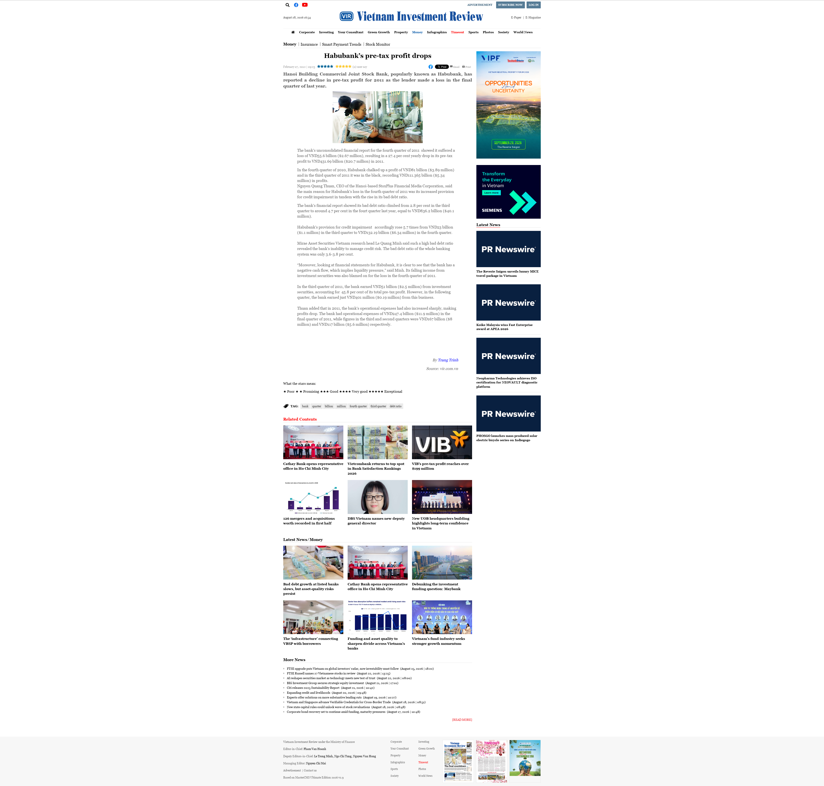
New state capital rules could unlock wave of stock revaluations (329, 707)
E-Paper (516, 17)
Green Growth (379, 32)
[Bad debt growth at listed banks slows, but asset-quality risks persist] (313, 563)
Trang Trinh (448, 359)
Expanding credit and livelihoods (309, 692)
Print (468, 66)
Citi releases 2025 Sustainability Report (313, 687)
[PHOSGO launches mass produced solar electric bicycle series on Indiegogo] (508, 413)
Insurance (309, 44)
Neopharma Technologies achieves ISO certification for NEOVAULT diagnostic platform (506, 382)
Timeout (457, 32)
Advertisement (479, 4)
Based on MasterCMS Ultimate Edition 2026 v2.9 (313, 777)
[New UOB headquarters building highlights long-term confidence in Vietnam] (442, 497)
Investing (326, 32)
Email (456, 66)
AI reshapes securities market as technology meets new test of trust (331, 678)
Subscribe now (510, 4)
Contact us (310, 770)
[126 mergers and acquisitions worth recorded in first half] (313, 497)
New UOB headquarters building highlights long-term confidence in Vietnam (440, 523)
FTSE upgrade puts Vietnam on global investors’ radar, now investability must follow (343, 668)
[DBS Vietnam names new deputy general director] (378, 497)
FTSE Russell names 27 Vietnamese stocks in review (321, 673)
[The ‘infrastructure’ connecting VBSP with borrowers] (313, 617)
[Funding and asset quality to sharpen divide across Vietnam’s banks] (378, 617)
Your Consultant (351, 32)
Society (503, 32)
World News (523, 32)
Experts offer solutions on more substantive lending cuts (324, 697)
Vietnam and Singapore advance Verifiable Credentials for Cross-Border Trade (339, 702)
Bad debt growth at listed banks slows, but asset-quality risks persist (311, 589)
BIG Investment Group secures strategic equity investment (326, 683)
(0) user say (360, 67)
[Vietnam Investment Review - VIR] (412, 27)
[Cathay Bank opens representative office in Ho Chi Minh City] (313, 442)
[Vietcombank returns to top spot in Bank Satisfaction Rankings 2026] (378, 442)
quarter (316, 406)
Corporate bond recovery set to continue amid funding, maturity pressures (336, 711)
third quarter (378, 406)
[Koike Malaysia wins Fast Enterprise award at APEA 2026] (508, 302)
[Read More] (462, 720)
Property (401, 32)
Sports (473, 32)
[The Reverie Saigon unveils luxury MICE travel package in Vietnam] (508, 249)
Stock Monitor (378, 44)
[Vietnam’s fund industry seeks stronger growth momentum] (442, 617)
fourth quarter (358, 406)
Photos (488, 32)
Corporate (307, 32)
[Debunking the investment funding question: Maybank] (442, 563)
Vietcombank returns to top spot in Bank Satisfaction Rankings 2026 (376, 468)
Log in (534, 4)
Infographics (437, 32)
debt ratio (395, 406)
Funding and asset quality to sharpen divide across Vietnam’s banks (376, 643)
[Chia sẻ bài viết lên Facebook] (431, 67)
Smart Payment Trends (341, 44)
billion (329, 406)
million (341, 406)
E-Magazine (533, 17)
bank (305, 406)
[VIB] (442, 442)
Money (417, 32)
